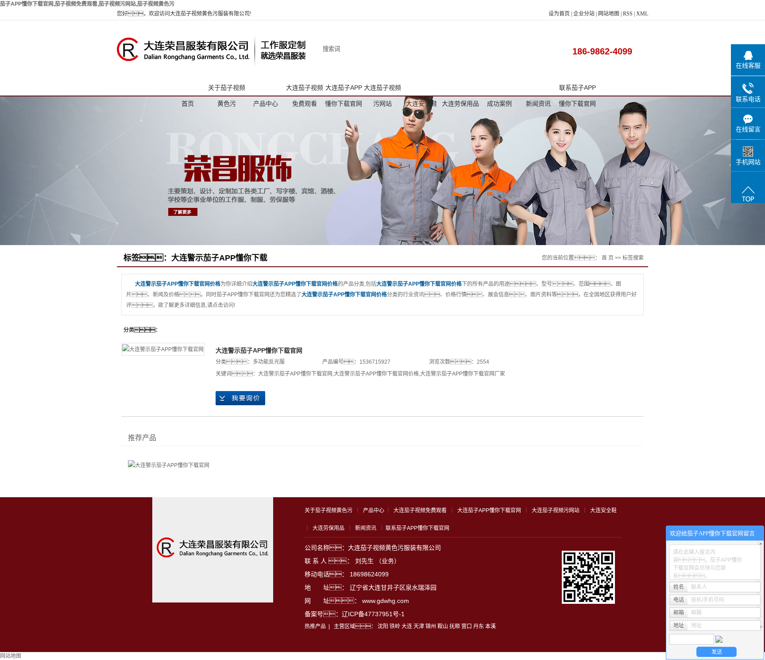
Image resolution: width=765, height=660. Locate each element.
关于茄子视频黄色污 (226, 90)
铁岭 (395, 626)
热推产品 (315, 626)
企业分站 (584, 14)
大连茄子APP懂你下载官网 (343, 90)
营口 (466, 626)
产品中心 (265, 103)
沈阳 (383, 626)
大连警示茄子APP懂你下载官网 (259, 350)
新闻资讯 (538, 103)
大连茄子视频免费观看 (304, 90)
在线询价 (240, 398)
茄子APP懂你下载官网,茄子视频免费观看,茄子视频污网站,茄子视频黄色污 (87, 4)
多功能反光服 (269, 362)
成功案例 (499, 103)
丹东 (478, 626)
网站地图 (609, 14)
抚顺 (454, 626)
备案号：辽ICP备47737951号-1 (355, 614)
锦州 (430, 626)
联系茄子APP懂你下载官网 (577, 90)
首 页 (608, 258)
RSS (628, 14)
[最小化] (754, 533)
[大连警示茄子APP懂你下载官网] (163, 349)
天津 (418, 626)
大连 (407, 626)
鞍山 (442, 626)
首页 (188, 103)
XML (642, 14)
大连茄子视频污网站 (382, 90)
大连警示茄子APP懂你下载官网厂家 (462, 374)
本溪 (490, 626)
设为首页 (559, 14)
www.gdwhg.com (385, 600)
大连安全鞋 (421, 103)
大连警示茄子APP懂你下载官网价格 (376, 374)
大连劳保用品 (460, 103)
